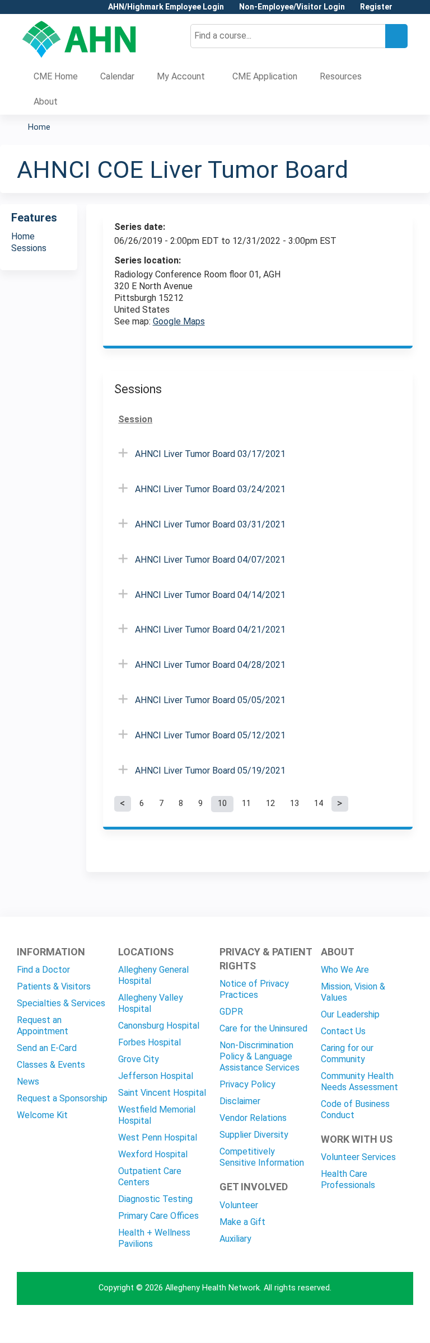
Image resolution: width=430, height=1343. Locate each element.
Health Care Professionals (348, 1179)
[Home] (79, 39)
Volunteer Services (358, 1157)
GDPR (231, 1011)
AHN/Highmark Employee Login (166, 7)
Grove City (138, 1059)
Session (135, 419)
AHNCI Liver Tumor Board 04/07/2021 (210, 559)
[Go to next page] (339, 804)
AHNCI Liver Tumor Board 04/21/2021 (210, 629)
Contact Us (343, 1031)
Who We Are (345, 969)
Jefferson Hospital (155, 1076)
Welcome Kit (42, 1115)
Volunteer (238, 1205)
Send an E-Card (47, 1048)
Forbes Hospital (149, 1042)
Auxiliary (235, 1238)
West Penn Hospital (157, 1137)
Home (39, 127)
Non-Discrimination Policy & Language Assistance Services (259, 1056)
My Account (181, 76)
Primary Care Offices (158, 1215)
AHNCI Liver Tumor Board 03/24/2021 (210, 489)
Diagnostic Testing (155, 1199)
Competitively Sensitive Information (261, 1157)
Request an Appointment (42, 1025)
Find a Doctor (43, 969)
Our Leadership (350, 1014)
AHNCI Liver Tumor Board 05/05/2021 (210, 700)
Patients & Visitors (54, 986)
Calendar (117, 76)
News (28, 1081)
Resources (341, 76)
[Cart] (404, 11)
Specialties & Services (61, 1003)
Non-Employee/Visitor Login (292, 7)
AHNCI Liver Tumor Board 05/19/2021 (210, 770)
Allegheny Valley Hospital (150, 1003)
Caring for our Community (347, 1053)
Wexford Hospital (153, 1154)
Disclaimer (239, 1101)
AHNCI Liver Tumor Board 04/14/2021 (210, 595)
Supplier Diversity (253, 1134)
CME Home (56, 76)
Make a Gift (242, 1222)
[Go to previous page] (122, 804)
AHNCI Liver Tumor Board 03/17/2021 (210, 454)
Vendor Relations (253, 1118)
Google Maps (179, 321)
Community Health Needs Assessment (359, 1081)
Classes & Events (51, 1064)
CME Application (264, 76)
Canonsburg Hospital (158, 1025)
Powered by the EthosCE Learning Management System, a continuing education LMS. (373, 1324)
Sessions (28, 248)
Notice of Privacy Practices (254, 989)
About (46, 101)
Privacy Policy (247, 1084)
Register (376, 7)
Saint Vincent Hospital (162, 1092)
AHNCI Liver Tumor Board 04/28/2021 (210, 664)
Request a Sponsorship (62, 1098)
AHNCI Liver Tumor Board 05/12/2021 (210, 735)
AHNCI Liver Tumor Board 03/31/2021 (210, 524)
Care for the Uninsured (263, 1028)
